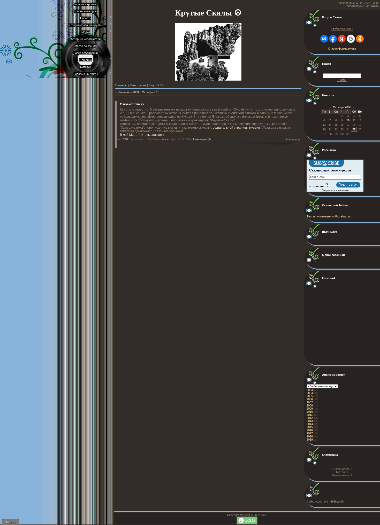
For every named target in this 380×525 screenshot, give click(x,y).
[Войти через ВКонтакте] (324, 39)
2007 (310, 402)
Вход (152, 85)
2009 (310, 408)
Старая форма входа (342, 48)
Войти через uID (342, 28)
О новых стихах (132, 104)
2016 (310, 430)
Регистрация (138, 85)
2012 (310, 417)
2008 (136, 92)
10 (347, 120)
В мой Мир (127, 135)
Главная (120, 85)
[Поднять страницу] (10, 522)
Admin (165, 139)
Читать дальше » (151, 135)
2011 (310, 414)
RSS (160, 85)
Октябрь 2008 (342, 107)
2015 (310, 427)
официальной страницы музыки (236, 127)
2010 (310, 411)
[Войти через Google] (351, 39)
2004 (310, 393)
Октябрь (147, 92)
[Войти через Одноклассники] (360, 39)
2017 (310, 433)
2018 (310, 436)
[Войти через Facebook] (333, 39)
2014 (310, 424)
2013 (310, 420)
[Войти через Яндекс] (342, 39)
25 (353, 129)
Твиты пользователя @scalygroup (329, 216)
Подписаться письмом (335, 190)
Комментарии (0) (202, 139)
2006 (310, 399)
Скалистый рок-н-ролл (330, 170)
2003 (310, 389)
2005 (310, 396)
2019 (310, 439)
